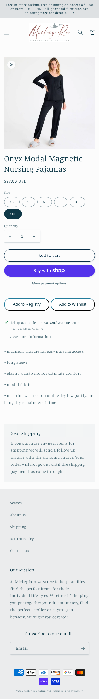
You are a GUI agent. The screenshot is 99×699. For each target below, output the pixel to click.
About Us (18, 515)
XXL (13, 214)
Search (16, 503)
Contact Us (19, 550)
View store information (30, 336)
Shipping (18, 527)
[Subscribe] (83, 648)
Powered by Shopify (72, 690)
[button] (6, 32)
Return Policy (22, 538)
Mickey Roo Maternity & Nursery (42, 690)
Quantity (11, 226)
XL (77, 202)
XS (12, 202)
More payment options (49, 283)
